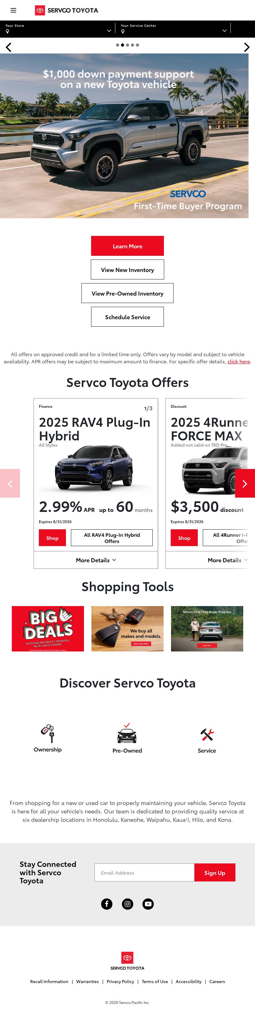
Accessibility (189, 981)
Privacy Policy (120, 981)
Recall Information (49, 981)
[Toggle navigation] (10, 10)
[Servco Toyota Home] (66, 10)
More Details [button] (93, 560)
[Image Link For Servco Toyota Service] (207, 737)
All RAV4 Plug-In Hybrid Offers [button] (112, 537)
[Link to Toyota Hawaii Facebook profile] (106, 904)
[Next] (245, 483)
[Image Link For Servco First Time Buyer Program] (207, 627)
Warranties (87, 981)
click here (239, 361)
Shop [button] (52, 537)
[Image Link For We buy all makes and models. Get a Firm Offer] (127, 627)
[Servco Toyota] (127, 961)
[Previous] (10, 483)
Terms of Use (155, 981)
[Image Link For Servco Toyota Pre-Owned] (127, 737)
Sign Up (214, 872)
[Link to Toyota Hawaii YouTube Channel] (148, 904)
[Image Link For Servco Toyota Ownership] (48, 737)
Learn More (127, 246)
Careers (217, 981)
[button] (8, 46)
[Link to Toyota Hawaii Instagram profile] (127, 904)
